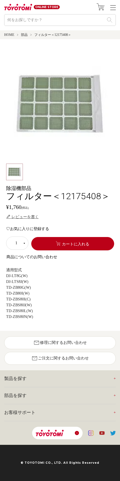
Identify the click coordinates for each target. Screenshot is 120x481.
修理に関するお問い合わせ (60, 343)
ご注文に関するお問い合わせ (60, 358)
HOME (9, 34)
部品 (24, 34)
